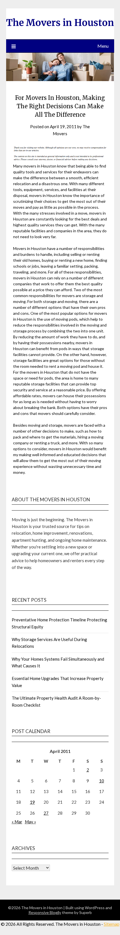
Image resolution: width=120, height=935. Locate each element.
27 (46, 812)
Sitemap (111, 924)
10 (101, 780)
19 (32, 802)
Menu (103, 46)
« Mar (17, 821)
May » (30, 821)
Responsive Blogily (44, 912)
